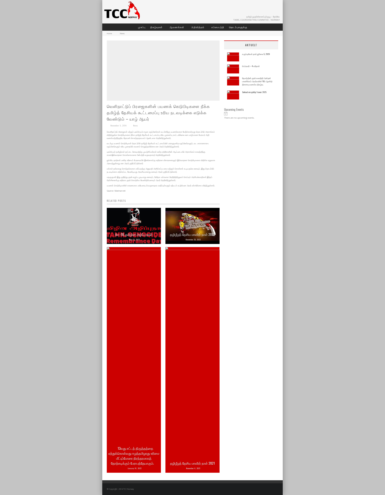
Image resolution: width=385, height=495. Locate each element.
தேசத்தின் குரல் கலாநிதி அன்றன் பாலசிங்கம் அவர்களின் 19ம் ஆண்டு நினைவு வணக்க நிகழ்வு (257, 81)
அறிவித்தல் (197, 27)
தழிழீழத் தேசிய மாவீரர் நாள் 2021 (192, 463)
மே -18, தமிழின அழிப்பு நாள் (133, 234)
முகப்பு (142, 27)
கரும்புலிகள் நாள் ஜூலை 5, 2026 (256, 54)
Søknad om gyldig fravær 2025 (254, 92)
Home (109, 33)
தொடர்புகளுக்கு (238, 27)
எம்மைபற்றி (217, 27)
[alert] (251, 115)
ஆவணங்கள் (177, 27)
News (135, 125)
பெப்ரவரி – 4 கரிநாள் (251, 66)
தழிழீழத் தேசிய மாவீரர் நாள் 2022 (192, 234)
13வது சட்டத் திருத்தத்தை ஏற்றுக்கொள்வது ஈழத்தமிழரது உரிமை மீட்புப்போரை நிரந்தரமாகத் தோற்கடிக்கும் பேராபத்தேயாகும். (133, 456)
